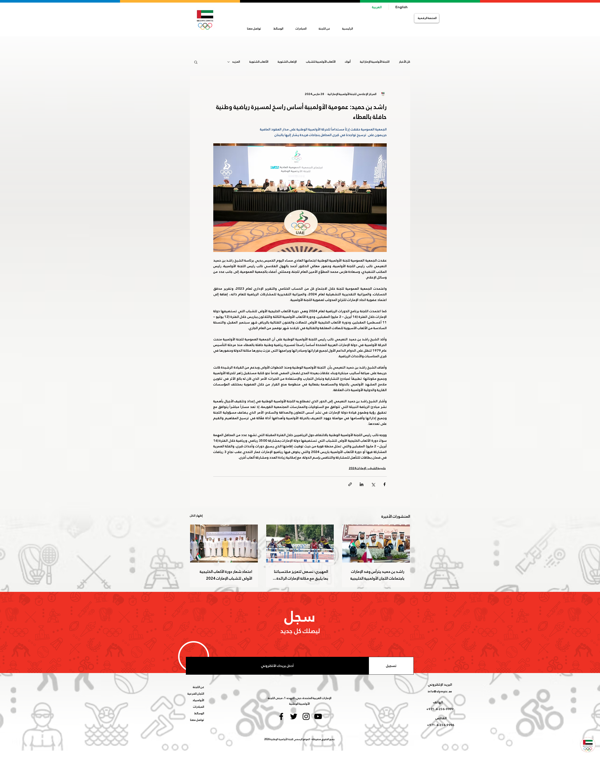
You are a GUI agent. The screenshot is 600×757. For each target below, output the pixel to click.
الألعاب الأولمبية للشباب (321, 62)
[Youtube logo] (318, 716)
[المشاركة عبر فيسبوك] (384, 484)
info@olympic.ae (440, 691)
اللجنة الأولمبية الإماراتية (375, 62)
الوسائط (199, 713)
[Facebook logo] (281, 716)
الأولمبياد (198, 700)
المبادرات (198, 706)
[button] (324, 28)
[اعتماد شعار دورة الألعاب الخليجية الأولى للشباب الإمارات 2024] (224, 544)
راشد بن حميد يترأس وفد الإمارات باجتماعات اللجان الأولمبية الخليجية (377, 575)
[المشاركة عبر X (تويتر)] (373, 484)
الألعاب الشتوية (258, 62)
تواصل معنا (197, 720)
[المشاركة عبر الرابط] (350, 484)
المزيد (236, 62)
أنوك (348, 62)
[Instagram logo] (306, 716)
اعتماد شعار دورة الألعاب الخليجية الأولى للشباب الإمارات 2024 (226, 575)
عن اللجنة (198, 687)
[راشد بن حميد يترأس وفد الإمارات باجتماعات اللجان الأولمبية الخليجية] (376, 544)
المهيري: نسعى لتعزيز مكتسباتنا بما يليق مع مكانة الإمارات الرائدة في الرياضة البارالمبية (301, 575)
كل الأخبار (404, 62)
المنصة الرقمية (427, 18)
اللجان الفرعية (196, 693)
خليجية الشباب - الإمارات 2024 (367, 468)
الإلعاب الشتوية (287, 62)
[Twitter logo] (293, 716)
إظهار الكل (196, 515)
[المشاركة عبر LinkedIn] (361, 484)
